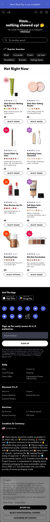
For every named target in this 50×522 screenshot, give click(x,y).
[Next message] (48, 4)
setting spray (37, 59)
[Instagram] (12, 308)
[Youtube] (35, 308)
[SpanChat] (4, 316)
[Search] (35, 12)
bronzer (22, 59)
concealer (18, 54)
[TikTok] (4, 308)
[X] (43, 308)
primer (30, 54)
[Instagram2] (35, 316)
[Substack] (19, 316)
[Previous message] (2, 4)
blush (6, 54)
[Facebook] (27, 308)
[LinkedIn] (12, 316)
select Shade (13, 121)
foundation (9, 59)
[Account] (41, 12)
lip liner (41, 54)
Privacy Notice (9, 353)
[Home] (9, 12)
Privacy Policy (26, 354)
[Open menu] (3, 12)
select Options (13, 274)
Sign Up (25, 343)
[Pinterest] (19, 308)
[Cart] (46, 12)
